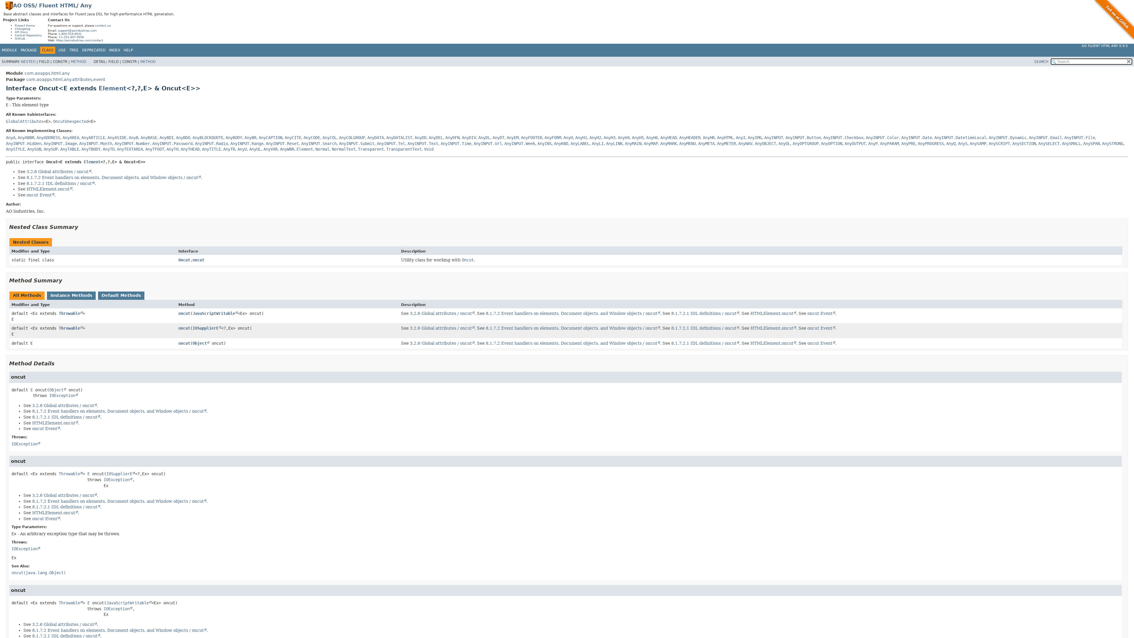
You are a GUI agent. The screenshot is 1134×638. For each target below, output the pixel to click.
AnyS (962, 143)
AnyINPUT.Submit (356, 143)
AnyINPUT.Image (60, 143)
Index (114, 50)
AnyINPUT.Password (172, 143)
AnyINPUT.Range (246, 143)
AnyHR (709, 137)
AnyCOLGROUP (352, 137)
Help (128, 50)
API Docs (21, 32)
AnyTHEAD (190, 149)
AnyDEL (436, 137)
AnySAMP (978, 143)
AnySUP (51, 149)
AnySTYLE (15, 149)
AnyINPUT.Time (456, 143)
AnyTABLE (69, 149)
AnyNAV (745, 143)
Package (29, 50)
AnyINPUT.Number (132, 143)
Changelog (22, 28)
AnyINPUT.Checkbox (843, 137)
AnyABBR (26, 137)
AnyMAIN (633, 143)
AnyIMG (755, 137)
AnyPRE (908, 143)
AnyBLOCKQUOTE (208, 137)
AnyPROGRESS (931, 143)
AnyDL (484, 137)
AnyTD (109, 149)
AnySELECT (1049, 143)
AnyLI (598, 143)
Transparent (371, 149)
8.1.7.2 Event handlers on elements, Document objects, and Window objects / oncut (112, 177)
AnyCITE (293, 137)
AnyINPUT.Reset (282, 143)
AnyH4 (624, 137)
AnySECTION (1024, 143)
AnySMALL (1071, 143)
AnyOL (784, 143)
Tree (74, 50)
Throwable (69, 313)
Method (78, 62)
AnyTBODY (91, 149)
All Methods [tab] (27, 295)
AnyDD (420, 137)
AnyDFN (452, 137)
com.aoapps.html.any (47, 73)
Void (429, 149)
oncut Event (39, 195)
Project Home (25, 25)
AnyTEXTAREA (130, 149)
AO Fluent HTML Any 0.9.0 (1105, 46)
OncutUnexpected (71, 121)
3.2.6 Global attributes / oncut (58, 171)
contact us (102, 25)
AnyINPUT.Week (519, 143)
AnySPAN (1091, 143)
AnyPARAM (889, 143)
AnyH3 (609, 137)
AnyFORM (553, 137)
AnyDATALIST (399, 137)
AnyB (133, 137)
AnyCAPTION (270, 137)
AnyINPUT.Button (803, 137)
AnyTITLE (211, 149)
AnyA (10, 137)
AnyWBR (287, 149)
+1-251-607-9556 (71, 37)
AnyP (873, 143)
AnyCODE (312, 137)
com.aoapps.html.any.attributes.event (65, 79)
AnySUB (34, 149)
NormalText (344, 149)
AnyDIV (469, 137)
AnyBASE (149, 137)
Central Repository (28, 35)
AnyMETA (706, 143)
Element (112, 88)
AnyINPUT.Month (95, 143)
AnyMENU (687, 143)
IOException (62, 395)
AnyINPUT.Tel (391, 143)
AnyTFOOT (154, 149)
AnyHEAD (668, 137)
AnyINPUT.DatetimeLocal (960, 137)
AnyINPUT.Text (423, 143)
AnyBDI (166, 137)
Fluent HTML (57, 5)
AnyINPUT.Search (319, 143)
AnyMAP (651, 143)
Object (200, 343)
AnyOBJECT (765, 143)
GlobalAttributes (25, 121)
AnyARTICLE (93, 137)
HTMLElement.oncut (48, 189)
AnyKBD (561, 143)
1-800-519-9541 (70, 33)
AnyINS (544, 143)
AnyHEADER (689, 137)
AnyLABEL (580, 143)
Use (62, 50)
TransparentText (404, 149)
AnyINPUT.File (1079, 137)
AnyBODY (234, 137)
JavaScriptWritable (214, 313)
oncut (184, 313)
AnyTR (229, 149)
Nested (28, 62)
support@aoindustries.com (77, 30)
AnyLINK (614, 143)
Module (9, 50)
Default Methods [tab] (121, 295)
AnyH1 (581, 137)
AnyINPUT (773, 137)
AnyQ (951, 143)
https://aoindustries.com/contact (79, 40)
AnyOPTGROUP (806, 143)
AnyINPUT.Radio (211, 143)
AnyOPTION (831, 143)
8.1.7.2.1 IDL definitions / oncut (59, 183)
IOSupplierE (206, 328)
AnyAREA (71, 137)
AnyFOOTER (531, 137)
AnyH (568, 137)
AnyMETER (726, 143)
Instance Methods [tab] (71, 295)
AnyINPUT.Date (916, 137)
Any (86, 5)
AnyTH (172, 149)
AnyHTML (725, 137)
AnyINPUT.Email (1045, 137)
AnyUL (255, 149)
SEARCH (1041, 62)
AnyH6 (652, 137)
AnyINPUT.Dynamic (1008, 137)
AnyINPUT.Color (882, 137)
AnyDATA (375, 137)
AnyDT (498, 137)
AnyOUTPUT (855, 143)
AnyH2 (595, 137)
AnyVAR (270, 149)
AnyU (242, 149)
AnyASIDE (116, 137)
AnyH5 (638, 137)
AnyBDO (183, 137)
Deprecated (93, 50)
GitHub (20, 38)
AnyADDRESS (48, 137)
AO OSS (24, 5)
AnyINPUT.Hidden (23, 143)
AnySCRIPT (999, 143)
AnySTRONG (1112, 143)
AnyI (740, 137)
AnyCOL (329, 137)
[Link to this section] (82, 227)
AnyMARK (668, 143)
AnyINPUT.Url (488, 143)
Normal (322, 149)
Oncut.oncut (191, 260)
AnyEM (513, 137)
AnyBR (250, 137)
